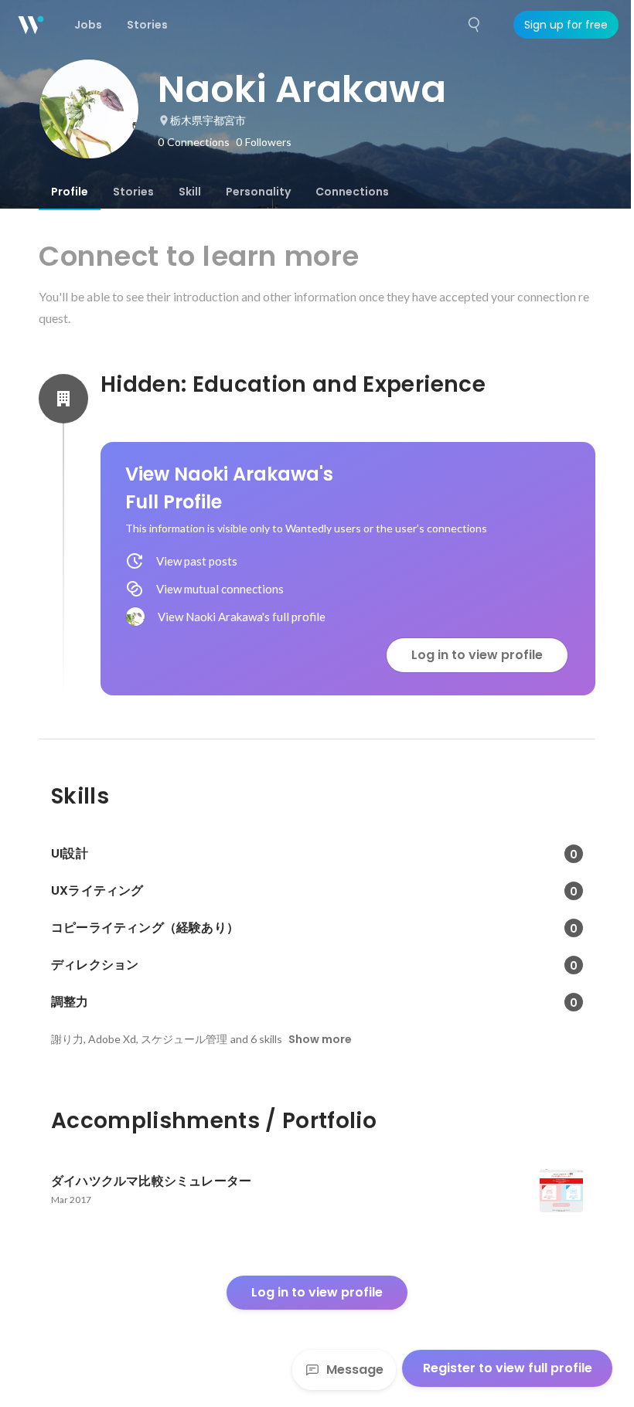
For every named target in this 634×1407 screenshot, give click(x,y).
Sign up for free (566, 24)
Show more (320, 1039)
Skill (190, 191)
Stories (133, 191)
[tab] (70, 191)
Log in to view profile (477, 655)
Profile (69, 191)
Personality (258, 191)
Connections (352, 191)
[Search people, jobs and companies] (474, 24)
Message (354, 1369)
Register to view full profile (507, 1368)
